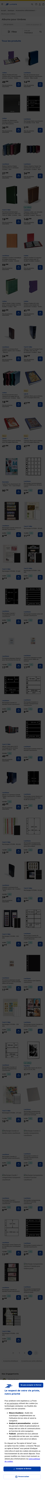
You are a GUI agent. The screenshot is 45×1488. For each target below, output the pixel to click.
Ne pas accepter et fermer (31, 1385)
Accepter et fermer (23, 1468)
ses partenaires (12, 1403)
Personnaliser (23, 1476)
